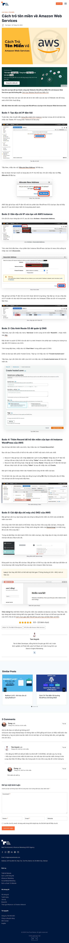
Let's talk (59, 3)
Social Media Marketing (8, 880)
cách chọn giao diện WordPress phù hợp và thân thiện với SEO (37, 617)
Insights (3, 923)
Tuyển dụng (4, 897)
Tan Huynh (8, 25)
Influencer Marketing (7, 878)
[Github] (18, 852)
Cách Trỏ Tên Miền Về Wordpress (12, 627)
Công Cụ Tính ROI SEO (8, 916)
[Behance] (12, 852)
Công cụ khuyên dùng (8, 918)
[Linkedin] (9, 852)
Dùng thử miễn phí (12, 83)
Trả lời (64, 723)
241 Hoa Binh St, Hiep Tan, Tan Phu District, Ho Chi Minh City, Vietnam (27, 861)
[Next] (64, 690)
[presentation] (17, 683)
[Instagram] (6, 852)
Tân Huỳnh (15, 747)
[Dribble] (15, 852)
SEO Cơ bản (5, 921)
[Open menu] (65, 3)
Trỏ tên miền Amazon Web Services (34, 627)
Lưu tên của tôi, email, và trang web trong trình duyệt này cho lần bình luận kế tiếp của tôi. (31, 823)
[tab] (31, 706)
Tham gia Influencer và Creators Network (13, 904)
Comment (6, 794)
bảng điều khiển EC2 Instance (31, 117)
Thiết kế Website (6, 873)
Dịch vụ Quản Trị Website (8, 883)
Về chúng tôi (5, 894)
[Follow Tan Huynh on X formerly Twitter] (34, 652)
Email (27, 818)
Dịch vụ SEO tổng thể (7, 875)
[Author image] (3, 25)
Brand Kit (4, 902)
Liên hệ (3, 899)
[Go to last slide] (5, 690)
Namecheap (51, 527)
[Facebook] (3, 852)
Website (50, 818)
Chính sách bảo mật (34, 936)
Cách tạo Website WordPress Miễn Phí (35, 92)
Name (5, 818)
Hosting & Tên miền (8, 12)
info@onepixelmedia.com (12, 857)
